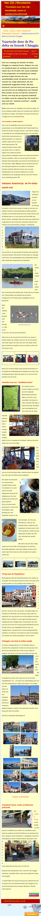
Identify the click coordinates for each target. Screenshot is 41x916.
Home (5, 31)
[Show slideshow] (20, 797)
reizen (12, 31)
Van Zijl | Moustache (17, 2)
